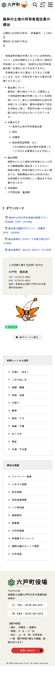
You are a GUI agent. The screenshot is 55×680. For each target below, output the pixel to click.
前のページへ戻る (29, 337)
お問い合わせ (27, 650)
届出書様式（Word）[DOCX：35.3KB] (29, 249)
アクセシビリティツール (42, 4)
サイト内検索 (35, 4)
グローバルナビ (50, 4)
